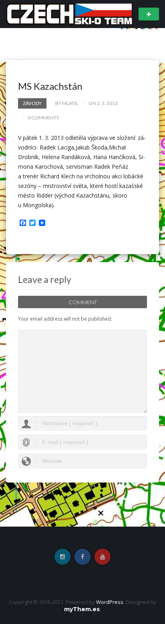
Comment (82, 302)
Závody (32, 103)
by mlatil (66, 103)
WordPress (109, 602)
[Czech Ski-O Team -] (69, 13)
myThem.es (82, 609)
